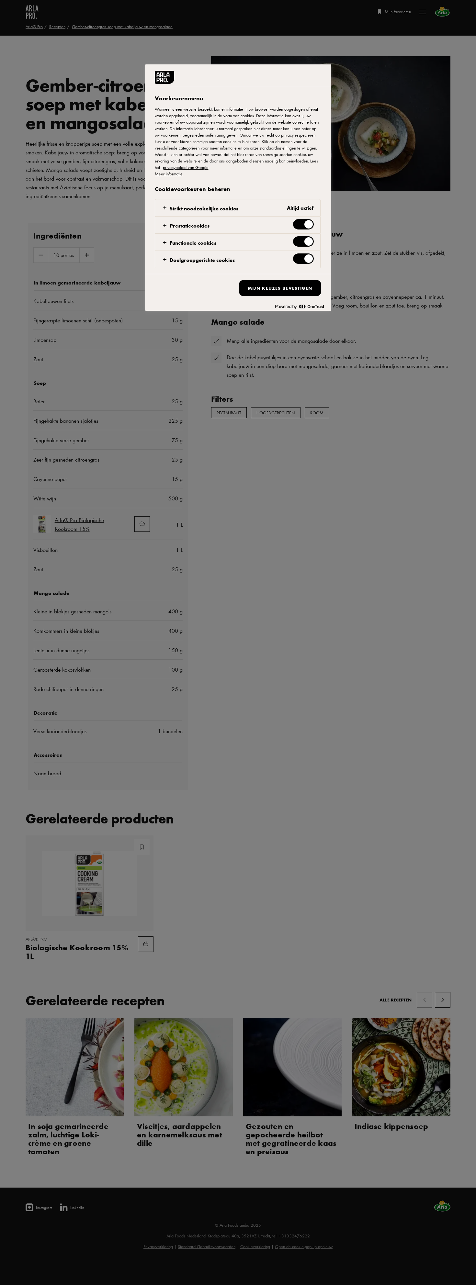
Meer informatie (169, 174)
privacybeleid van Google (186, 167)
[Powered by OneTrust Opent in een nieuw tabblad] (299, 307)
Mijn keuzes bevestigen (280, 288)
